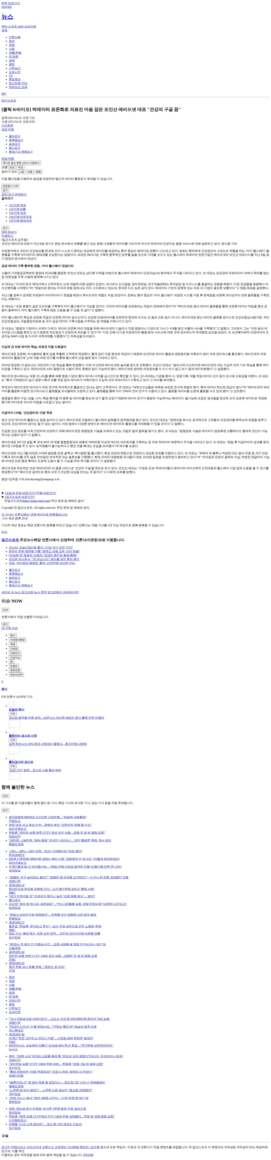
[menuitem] (139, 136)
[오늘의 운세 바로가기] (19, 493)
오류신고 (48, 1147)
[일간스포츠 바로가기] (19, 497)
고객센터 (60, 1147)
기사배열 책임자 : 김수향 (83, 1147)
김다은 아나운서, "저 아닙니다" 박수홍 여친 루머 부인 (44, 559)
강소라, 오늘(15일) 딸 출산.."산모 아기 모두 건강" (41, 547)
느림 (21, 171)
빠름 (38, 171)
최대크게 (26, 220)
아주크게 (26, 216)
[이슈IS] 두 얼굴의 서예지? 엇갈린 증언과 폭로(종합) (43, 555)
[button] (14, 136)
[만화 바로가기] (46, 493)
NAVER (88, 1154)
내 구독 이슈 (9, 628)
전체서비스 (18, 1147)
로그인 (5, 1147)
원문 (7, 125)
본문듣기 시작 (10, 186)
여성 (20, 167)
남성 (12, 167)
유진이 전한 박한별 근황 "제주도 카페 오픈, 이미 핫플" (44, 551)
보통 (30, 171)
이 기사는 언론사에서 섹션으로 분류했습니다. (34, 514)
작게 (23, 205)
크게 (23, 213)
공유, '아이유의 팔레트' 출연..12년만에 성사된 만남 (42, 563)
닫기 (4, 532)
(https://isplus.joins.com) (36, 500)
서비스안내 (34, 1147)
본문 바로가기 (10, 3)
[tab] (15, 37)
